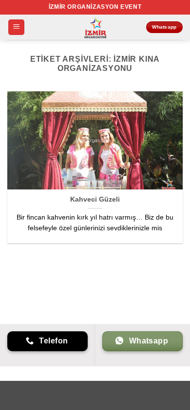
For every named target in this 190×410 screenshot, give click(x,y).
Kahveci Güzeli (95, 199)
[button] (16, 27)
